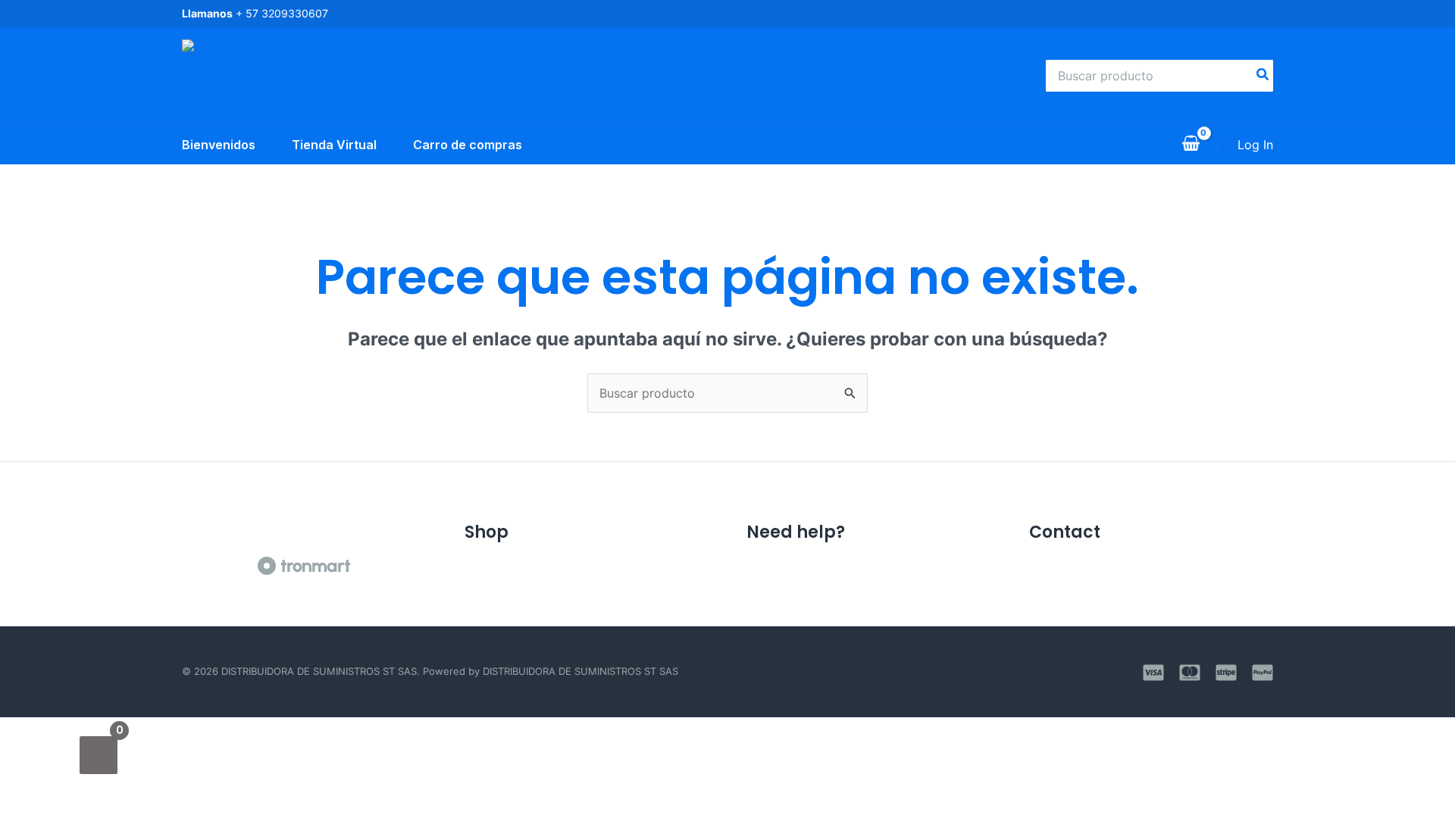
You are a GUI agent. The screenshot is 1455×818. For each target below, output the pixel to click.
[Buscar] (1263, 76)
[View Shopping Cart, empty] (1190, 145)
